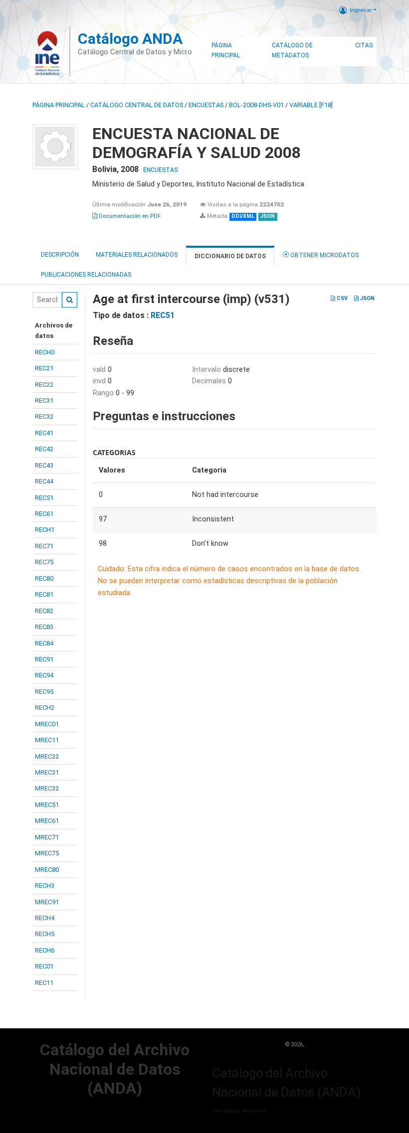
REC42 (44, 449)
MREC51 (47, 805)
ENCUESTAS (206, 105)
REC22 (44, 384)
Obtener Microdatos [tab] (324, 255)
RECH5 (44, 934)
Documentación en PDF (129, 215)
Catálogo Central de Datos (136, 105)
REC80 (44, 578)
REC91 (44, 659)
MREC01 (47, 724)
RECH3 (44, 885)
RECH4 (44, 918)
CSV (341, 298)
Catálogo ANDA (130, 38)
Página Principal (225, 50)
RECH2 (44, 707)
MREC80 (47, 869)
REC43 (44, 465)
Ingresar (361, 9)
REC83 (44, 627)
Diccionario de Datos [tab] (230, 256)
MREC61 (47, 820)
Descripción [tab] (60, 254)
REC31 (44, 400)
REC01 (44, 966)
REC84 (44, 643)
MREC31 (47, 772)
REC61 (44, 513)
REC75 (44, 562)
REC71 (44, 546)
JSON (367, 298)
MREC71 (47, 837)
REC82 (44, 611)
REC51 (44, 497)
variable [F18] (311, 105)
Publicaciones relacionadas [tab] (86, 274)
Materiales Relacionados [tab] (137, 254)
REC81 (44, 594)
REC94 (44, 675)
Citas (364, 45)
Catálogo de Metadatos (292, 50)
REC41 (44, 433)
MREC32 (47, 788)
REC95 (44, 691)
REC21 (44, 368)
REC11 (44, 982)
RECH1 (44, 529)
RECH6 (44, 950)
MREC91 (47, 902)
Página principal (58, 105)
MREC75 (47, 853)
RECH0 (44, 352)
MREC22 (47, 756)
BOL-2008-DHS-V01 (256, 105)
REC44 (44, 481)
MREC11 (47, 740)
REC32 (44, 416)
